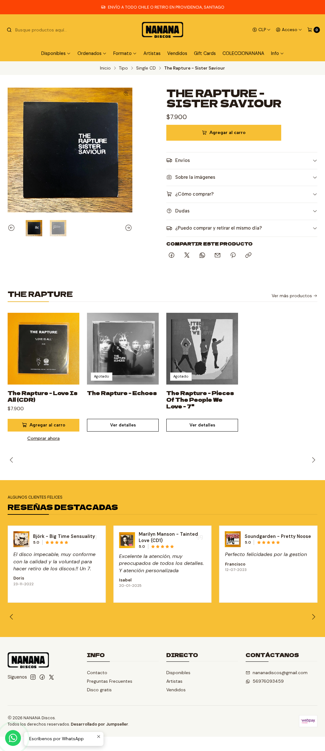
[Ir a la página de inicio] (162, 30)
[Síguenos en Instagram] (33, 677)
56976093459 (268, 681)
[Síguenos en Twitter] (51, 677)
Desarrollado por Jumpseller (99, 724)
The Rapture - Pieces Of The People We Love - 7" (200, 399)
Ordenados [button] (89, 53)
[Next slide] (127, 228)
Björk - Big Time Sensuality (64, 536)
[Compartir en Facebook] (171, 255)
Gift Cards (205, 53)
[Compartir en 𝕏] (187, 255)
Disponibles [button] (53, 53)
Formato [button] (122, 53)
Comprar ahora (43, 438)
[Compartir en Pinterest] (233, 255)
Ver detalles (123, 424)
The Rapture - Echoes (122, 393)
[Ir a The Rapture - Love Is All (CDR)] (43, 349)
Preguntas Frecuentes (109, 681)
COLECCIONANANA (243, 53)
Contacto (97, 672)
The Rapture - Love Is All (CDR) (42, 396)
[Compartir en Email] (217, 255)
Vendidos (177, 53)
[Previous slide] (12, 228)
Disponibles (178, 672)
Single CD (146, 68)
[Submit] (9, 29)
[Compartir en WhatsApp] (202, 255)
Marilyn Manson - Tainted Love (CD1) (168, 537)
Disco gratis (99, 690)
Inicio (105, 68)
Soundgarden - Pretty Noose (278, 536)
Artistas (152, 53)
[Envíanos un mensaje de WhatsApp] (13, 738)
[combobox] (39, 29)
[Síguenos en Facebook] (42, 677)
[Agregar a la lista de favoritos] (68, 341)
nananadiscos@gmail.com (280, 672)
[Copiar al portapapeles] (248, 255)
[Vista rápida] (68, 356)
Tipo (123, 68)
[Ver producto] (21, 539)
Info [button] (275, 53)
